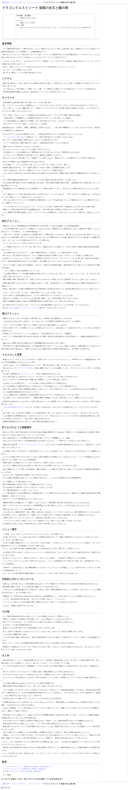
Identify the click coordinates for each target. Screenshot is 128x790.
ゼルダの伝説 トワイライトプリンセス (23, 308)
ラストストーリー (28, 374)
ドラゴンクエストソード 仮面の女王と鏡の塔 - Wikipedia (25, 769)
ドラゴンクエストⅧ (11, 137)
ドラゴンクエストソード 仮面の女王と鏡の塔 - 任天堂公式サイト (28, 766)
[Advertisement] (114, 17)
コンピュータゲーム (19, 2)
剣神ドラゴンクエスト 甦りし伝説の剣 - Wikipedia (23, 771)
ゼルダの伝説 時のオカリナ (14, 407)
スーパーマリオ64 (25, 368)
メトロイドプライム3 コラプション (31, 444)
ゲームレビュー (34, 2)
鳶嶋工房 (5, 2)
